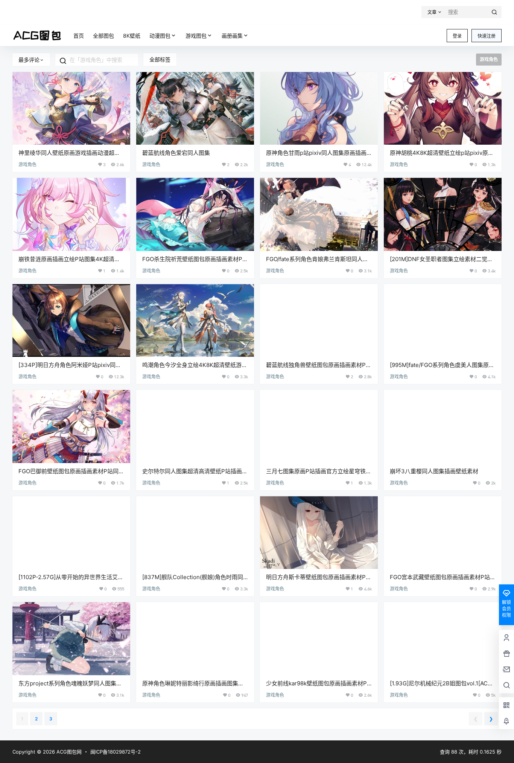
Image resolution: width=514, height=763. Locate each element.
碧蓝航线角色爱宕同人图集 (176, 152)
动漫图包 (159, 35)
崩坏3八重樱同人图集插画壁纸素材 (434, 471)
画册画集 (232, 35)
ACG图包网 (68, 752)
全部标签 (159, 59)
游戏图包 (196, 35)
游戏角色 (27, 164)
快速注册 (487, 36)
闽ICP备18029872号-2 (115, 752)
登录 (457, 36)
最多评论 (29, 60)
